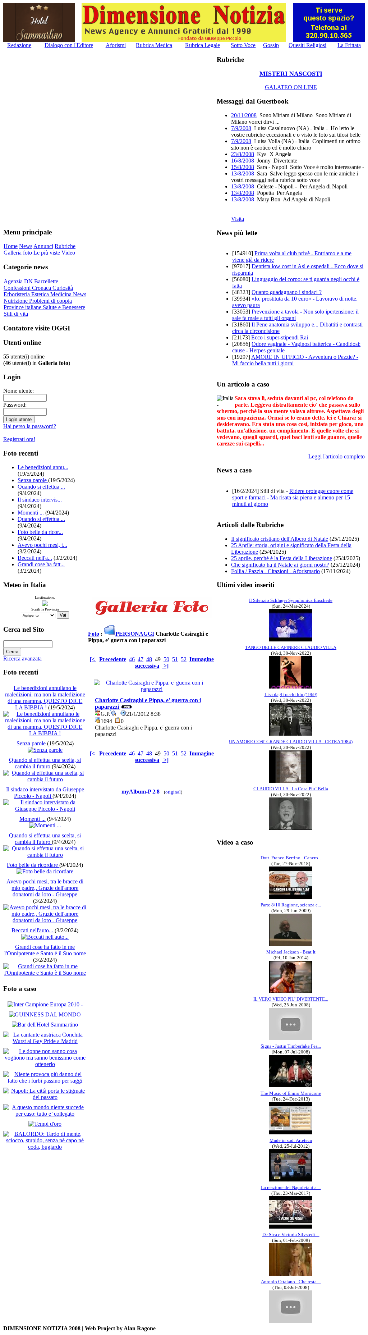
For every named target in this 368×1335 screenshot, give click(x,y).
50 (166, 659)
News (25, 246)
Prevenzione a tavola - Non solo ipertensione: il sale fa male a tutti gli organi (295, 314)
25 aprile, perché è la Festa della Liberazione (281, 558)
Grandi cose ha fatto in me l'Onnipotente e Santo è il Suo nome (45, 950)
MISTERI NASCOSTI (290, 73)
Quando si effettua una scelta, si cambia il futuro (45, 763)
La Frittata (349, 45)
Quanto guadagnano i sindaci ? (287, 292)
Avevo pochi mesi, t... (42, 545)
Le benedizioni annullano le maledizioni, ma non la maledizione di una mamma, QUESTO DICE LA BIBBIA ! (45, 697)
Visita (237, 219)
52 (184, 659)
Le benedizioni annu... (43, 467)
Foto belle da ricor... (40, 532)
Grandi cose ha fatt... (41, 564)
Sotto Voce (243, 45)
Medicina (61, 294)
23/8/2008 (242, 154)
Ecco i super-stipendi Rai (279, 337)
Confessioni (18, 288)
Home (11, 246)
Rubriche (65, 246)
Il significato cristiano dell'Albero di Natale (279, 539)
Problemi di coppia (50, 301)
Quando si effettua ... (41, 487)
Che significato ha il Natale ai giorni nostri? (280, 565)
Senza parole (33, 480)
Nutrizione (16, 301)
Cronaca (42, 288)
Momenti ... (31, 512)
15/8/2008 (242, 167)
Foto (93, 634)
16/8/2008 (242, 160)
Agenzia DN (19, 281)
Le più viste (46, 253)
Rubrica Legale (202, 45)
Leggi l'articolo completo (336, 456)
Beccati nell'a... (35, 558)
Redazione (19, 45)
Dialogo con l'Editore (69, 45)
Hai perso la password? (29, 426)
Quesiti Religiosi (307, 45)
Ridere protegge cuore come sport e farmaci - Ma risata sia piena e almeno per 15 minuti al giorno (292, 497)
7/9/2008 (241, 128)
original (173, 792)
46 (132, 659)
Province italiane (23, 307)
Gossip (271, 45)
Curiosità (62, 288)
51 (175, 659)
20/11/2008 (244, 115)
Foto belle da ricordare (33, 865)
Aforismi (116, 45)
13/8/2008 (242, 173)
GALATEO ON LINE (291, 87)
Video (68, 253)
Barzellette (46, 281)
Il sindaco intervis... (40, 500)
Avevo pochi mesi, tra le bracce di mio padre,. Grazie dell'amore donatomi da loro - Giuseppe (44, 887)
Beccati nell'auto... (33, 930)
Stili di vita (16, 314)
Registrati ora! (19, 439)
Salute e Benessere (64, 307)
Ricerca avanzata (22, 658)
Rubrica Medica (154, 45)
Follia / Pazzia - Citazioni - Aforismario (275, 571)
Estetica (40, 294)
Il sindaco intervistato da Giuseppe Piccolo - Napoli (45, 792)
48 (149, 659)
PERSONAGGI (134, 634)
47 (140, 659)
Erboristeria (17, 294)
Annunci (43, 246)
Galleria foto (18, 253)
